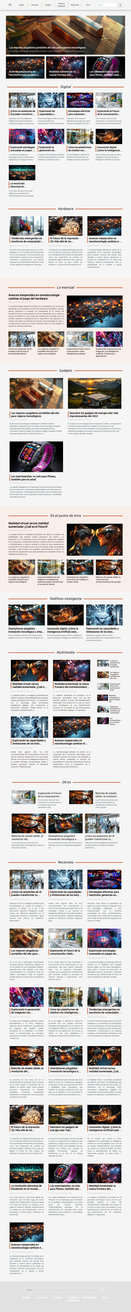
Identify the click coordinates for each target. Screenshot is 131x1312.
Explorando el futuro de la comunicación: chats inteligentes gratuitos (78, 351)
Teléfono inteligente (61, 5)
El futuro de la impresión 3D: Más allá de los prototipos (64, 241)
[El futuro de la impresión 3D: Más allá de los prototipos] (65, 226)
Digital (21, 5)
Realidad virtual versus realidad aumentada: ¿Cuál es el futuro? (29, 686)
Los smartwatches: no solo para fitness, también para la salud (105, 74)
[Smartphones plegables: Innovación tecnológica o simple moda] (80, 567)
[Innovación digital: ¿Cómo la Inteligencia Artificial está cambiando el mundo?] (109, 136)
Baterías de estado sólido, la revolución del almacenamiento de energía (108, 579)
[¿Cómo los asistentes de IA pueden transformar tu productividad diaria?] (22, 100)
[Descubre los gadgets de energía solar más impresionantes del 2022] (94, 393)
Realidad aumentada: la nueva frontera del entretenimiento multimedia (65, 74)
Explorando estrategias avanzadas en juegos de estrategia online (22, 150)
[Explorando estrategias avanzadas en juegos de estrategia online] (22, 136)
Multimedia (75, 5)
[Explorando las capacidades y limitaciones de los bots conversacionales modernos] (51, 100)
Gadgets (48, 5)
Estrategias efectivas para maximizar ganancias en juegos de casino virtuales (104, 894)
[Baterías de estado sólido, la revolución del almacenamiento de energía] (109, 567)
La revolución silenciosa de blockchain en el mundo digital (26, 1188)
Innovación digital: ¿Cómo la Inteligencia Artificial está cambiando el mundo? (62, 631)
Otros (88, 5)
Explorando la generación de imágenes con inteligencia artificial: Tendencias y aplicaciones (108, 352)
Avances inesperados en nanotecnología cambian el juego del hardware (24, 74)
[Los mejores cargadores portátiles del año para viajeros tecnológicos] (65, 35)
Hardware (34, 5)
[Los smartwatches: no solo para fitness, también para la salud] (36, 457)
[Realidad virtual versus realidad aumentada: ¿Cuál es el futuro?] (95, 540)
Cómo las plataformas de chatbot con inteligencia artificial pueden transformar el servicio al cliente (50, 580)
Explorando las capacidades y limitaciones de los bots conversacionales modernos (102, 631)
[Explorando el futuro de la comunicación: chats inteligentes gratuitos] (109, 100)
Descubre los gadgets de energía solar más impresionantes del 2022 (64, 1130)
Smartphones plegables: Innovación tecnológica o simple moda (77, 579)
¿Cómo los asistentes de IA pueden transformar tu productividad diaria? (22, 114)
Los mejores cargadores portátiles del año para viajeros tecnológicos (47, 47)
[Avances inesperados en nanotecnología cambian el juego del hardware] (104, 226)
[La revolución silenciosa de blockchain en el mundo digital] (22, 172)
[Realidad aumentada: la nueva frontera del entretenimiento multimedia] (71, 670)
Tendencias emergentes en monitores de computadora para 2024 (26, 241)
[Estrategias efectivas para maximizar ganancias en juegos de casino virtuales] (80, 100)
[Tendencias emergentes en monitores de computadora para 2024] (27, 226)
